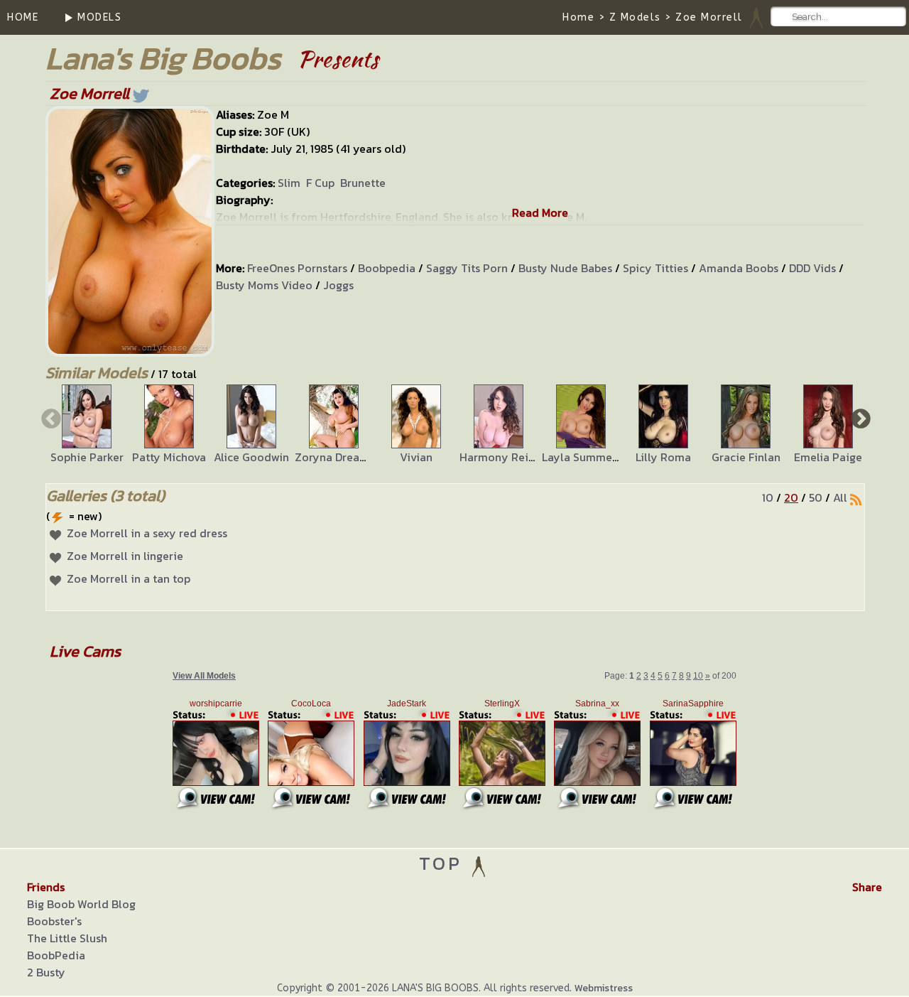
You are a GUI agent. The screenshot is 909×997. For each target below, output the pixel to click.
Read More (540, 212)
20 (791, 497)
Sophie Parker (87, 456)
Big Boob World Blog (81, 903)
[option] (87, 424)
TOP (444, 863)
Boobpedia (386, 267)
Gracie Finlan (746, 456)
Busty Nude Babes (565, 267)
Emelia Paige (828, 456)
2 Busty (46, 972)
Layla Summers (581, 456)
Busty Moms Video (264, 284)
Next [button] (859, 418)
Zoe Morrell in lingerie (125, 555)
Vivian (416, 456)
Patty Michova (169, 456)
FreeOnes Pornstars (297, 267)
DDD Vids (812, 267)
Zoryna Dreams (334, 456)
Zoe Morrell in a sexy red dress (147, 532)
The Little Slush (67, 938)
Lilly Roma (663, 456)
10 (767, 497)
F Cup (320, 182)
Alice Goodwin (251, 456)
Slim (289, 182)
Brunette (363, 182)
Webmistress (604, 988)
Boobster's (54, 920)
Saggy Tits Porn (467, 267)
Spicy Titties (655, 267)
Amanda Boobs (738, 267)
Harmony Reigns (502, 456)
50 (815, 497)
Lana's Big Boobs (163, 58)
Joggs (338, 284)
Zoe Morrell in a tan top (128, 578)
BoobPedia (56, 955)
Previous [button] (50, 418)
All (840, 497)
